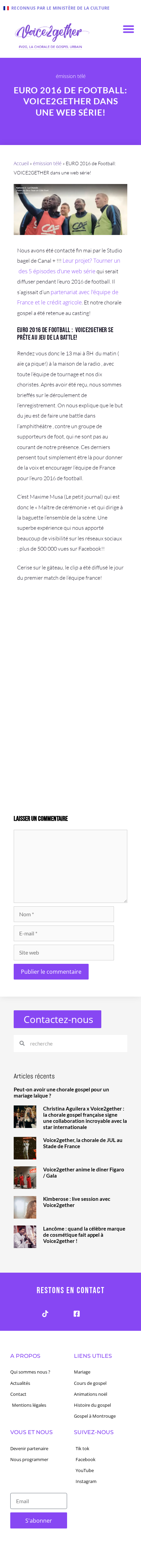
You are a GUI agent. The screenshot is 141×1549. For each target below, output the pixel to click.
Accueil (21, 163)
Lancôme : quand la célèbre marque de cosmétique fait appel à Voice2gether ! (84, 1234)
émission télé (71, 76)
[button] (128, 29)
